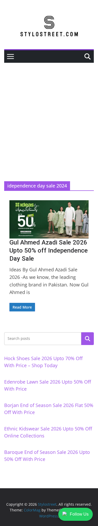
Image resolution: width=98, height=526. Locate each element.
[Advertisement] (49, 114)
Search (87, 338)
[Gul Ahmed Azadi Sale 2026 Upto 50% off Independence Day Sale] (49, 219)
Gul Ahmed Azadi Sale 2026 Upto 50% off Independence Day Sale (48, 250)
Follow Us (79, 514)
